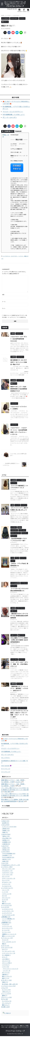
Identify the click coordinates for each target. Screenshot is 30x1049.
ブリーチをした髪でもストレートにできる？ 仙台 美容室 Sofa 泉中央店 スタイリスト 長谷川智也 (15, 790)
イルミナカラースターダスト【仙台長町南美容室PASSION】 (18, 339)
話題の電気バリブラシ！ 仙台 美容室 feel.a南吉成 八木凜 (13, 781)
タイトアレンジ (5, 769)
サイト (3, 308)
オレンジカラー (5, 758)
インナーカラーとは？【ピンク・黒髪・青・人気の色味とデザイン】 (19, 664)
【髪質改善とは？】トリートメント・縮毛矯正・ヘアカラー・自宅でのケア (19, 688)
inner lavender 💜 (6, 766)
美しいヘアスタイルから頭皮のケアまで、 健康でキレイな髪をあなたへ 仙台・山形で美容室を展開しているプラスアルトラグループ (15, 1027)
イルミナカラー (14, 256)
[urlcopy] (25, 32)
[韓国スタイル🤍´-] (17, 32)
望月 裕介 (21, 801)
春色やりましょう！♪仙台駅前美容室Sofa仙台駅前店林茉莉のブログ (18, 389)
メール (3, 301)
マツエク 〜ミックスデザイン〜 (13, 112)
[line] (21, 32)
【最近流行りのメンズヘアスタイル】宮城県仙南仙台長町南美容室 (19, 616)
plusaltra (18, 782)
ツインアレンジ (5, 772)
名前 (3, 294)
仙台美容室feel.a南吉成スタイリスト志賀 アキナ (14, 761)
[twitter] (5, 32)
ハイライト (21, 256)
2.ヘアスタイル (6, 256)
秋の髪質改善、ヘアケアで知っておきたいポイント (14, 744)
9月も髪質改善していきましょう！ (14, 115)
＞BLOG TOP (7, 813)
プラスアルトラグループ (15, 6)
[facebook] (9, 32)
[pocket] (13, 32)
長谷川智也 (7, 792)
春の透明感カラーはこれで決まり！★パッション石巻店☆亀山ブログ (18, 362)
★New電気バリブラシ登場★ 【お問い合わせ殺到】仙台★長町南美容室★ (19, 640)
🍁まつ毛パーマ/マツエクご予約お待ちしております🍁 (14, 739)
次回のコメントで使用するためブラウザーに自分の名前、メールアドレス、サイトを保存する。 (14, 316)
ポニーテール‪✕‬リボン (10, 117)
